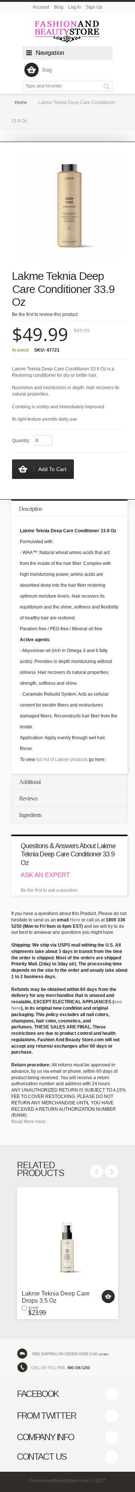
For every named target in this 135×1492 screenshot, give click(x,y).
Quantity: (21, 440)
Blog (58, 7)
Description (30, 509)
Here (75, 920)
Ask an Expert (45, 875)
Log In (74, 7)
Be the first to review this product (45, 314)
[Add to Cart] (108, 1296)
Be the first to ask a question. (50, 890)
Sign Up (94, 7)
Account (41, 7)
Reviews (28, 798)
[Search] (108, 86)
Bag (47, 70)
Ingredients (30, 815)
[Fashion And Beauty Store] (67, 31)
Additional (29, 782)
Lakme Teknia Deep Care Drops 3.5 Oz (56, 1297)
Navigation (50, 53)
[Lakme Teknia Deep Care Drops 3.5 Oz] (67, 1238)
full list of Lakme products (62, 759)
